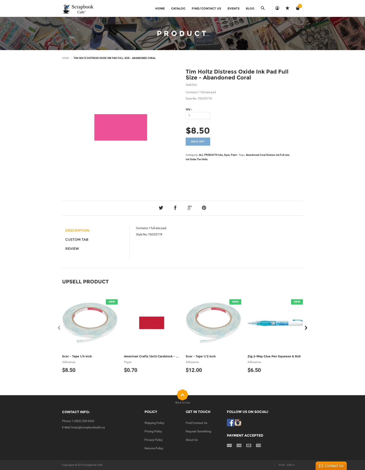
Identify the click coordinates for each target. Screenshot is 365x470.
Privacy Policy (153, 439)
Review (72, 249)
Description (77, 230)
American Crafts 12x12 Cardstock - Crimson (156, 356)
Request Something (198, 431)
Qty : (189, 109)
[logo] (78, 8)
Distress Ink (272, 154)
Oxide (193, 159)
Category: (192, 154)
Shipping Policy (154, 423)
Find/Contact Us (196, 423)
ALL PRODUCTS (208, 154)
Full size (284, 154)
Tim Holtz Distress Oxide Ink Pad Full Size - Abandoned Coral (237, 74)
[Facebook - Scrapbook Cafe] (230, 422)
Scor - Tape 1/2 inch (201, 356)
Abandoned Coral (256, 154)
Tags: (242, 154)
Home (65, 58)
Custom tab (76, 240)
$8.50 (198, 130)
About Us (192, 439)
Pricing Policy (153, 431)
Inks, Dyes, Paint (227, 154)
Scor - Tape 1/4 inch (77, 356)
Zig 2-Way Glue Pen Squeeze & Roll (274, 356)
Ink (187, 159)
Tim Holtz (202, 159)
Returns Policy (153, 448)
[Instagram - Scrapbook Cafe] (238, 422)
